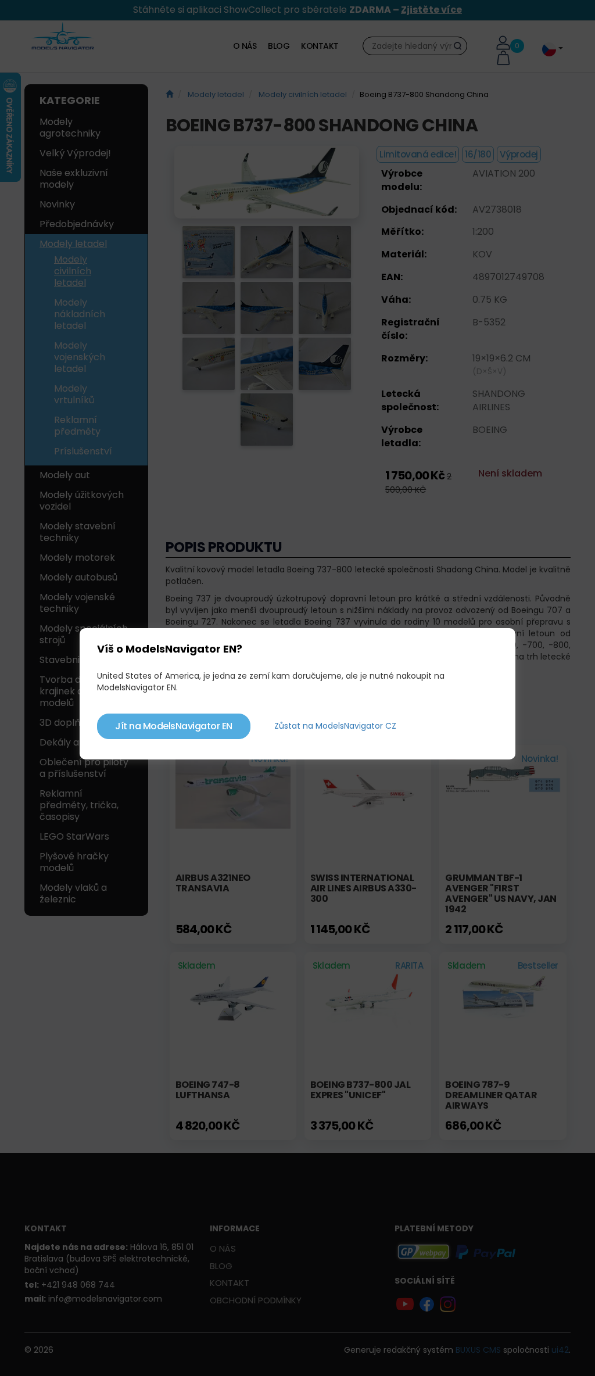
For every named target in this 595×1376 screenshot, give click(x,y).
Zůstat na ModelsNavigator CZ (335, 726)
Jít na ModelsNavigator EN (173, 726)
